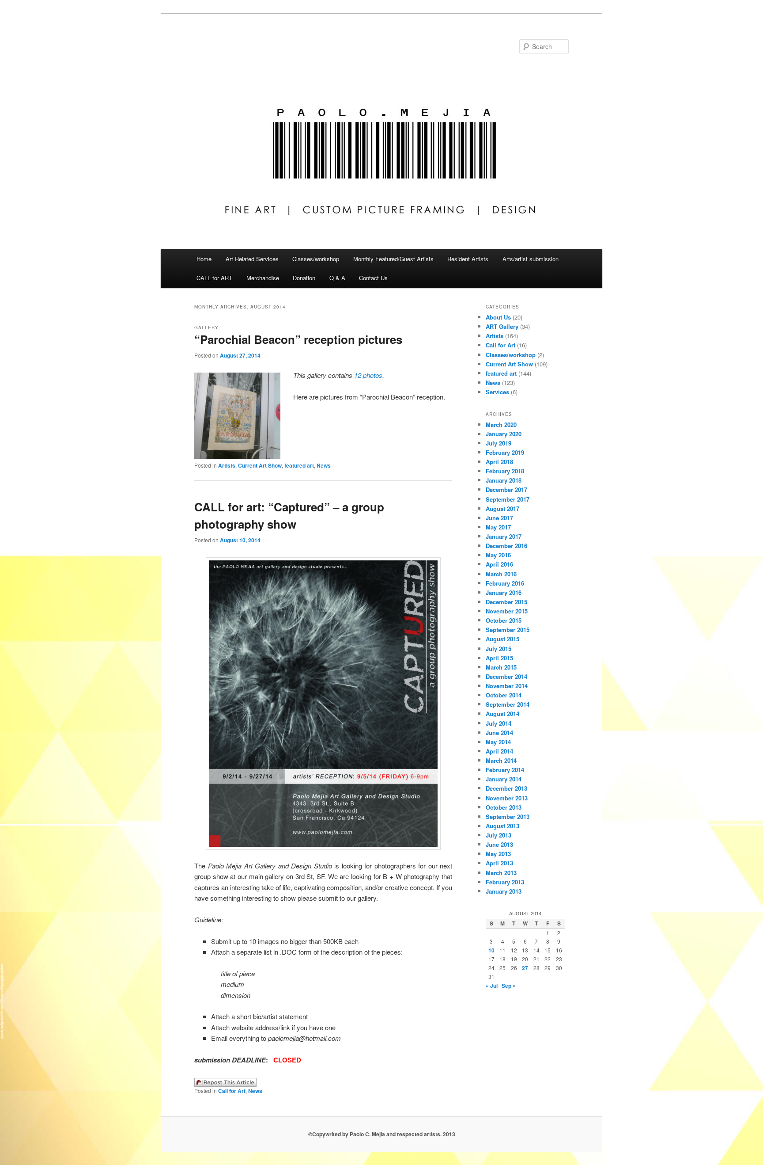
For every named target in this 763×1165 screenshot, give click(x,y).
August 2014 (502, 713)
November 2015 (507, 611)
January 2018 (503, 480)
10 (491, 950)
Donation (304, 278)
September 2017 (507, 499)
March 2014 (501, 760)
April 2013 (499, 863)
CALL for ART (214, 278)
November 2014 (507, 685)
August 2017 (502, 508)
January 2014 (503, 779)
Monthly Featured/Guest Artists (393, 259)
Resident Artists (467, 259)
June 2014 (499, 732)
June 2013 (499, 844)
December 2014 (506, 676)
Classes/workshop (315, 259)
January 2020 (503, 434)
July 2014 (498, 723)
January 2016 (503, 592)
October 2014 (503, 695)
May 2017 (498, 527)
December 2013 (506, 788)
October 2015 (503, 620)
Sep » (509, 986)
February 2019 (505, 452)
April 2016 (499, 564)
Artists (226, 465)
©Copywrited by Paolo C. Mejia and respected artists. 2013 (381, 1134)
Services (497, 392)
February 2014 (505, 769)
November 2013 (507, 798)
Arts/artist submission (530, 259)
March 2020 (501, 424)
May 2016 (498, 555)
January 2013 (503, 891)
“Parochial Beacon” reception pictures (298, 339)
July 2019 (498, 443)
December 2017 (506, 489)
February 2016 (505, 583)
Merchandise (262, 278)
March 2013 (501, 872)
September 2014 (507, 704)
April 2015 (499, 658)
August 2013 (502, 826)
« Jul (492, 986)
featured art (299, 465)
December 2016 (506, 545)
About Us (498, 317)
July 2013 (498, 835)
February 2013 (505, 882)
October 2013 (503, 807)
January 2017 (503, 536)
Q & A (337, 278)
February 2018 (505, 471)
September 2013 (507, 816)
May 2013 (498, 853)
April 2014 (499, 751)
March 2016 (501, 574)
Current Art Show (260, 465)
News (324, 465)
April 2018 (499, 461)
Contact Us (373, 278)
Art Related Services (252, 259)
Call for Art (232, 1091)
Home (204, 259)
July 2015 (498, 648)
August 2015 (502, 639)
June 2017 (499, 518)
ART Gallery (502, 326)
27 (525, 968)
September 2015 (507, 629)
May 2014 (498, 742)
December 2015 (506, 602)
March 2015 (501, 667)
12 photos (368, 375)
